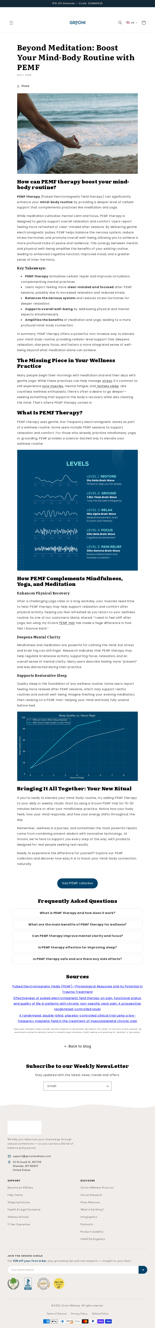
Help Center (15, 1195)
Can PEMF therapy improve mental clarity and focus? (77, 936)
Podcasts (87, 1224)
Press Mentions (90, 1202)
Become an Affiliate (20, 1187)
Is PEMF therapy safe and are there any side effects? (77, 959)
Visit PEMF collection (77, 883)
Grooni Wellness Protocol (97, 1187)
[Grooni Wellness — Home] (25, 1127)
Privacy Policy (79, 1313)
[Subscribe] (107, 1086)
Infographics (89, 1217)
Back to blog (80, 1046)
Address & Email (18, 1217)
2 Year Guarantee (19, 1224)
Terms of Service (56, 1313)
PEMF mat (67, 623)
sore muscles (52, 386)
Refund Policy (100, 1313)
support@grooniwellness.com (32, 1156)
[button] (11, 23)
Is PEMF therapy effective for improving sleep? (77, 947)
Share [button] (25, 86)
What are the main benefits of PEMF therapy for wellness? (77, 924)
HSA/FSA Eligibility (93, 1239)
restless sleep (107, 386)
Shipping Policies (19, 1202)
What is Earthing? (92, 1209)
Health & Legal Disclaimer (24, 1209)
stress (107, 381)
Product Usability (92, 1231)
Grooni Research (91, 1195)
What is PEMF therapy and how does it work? (77, 913)
